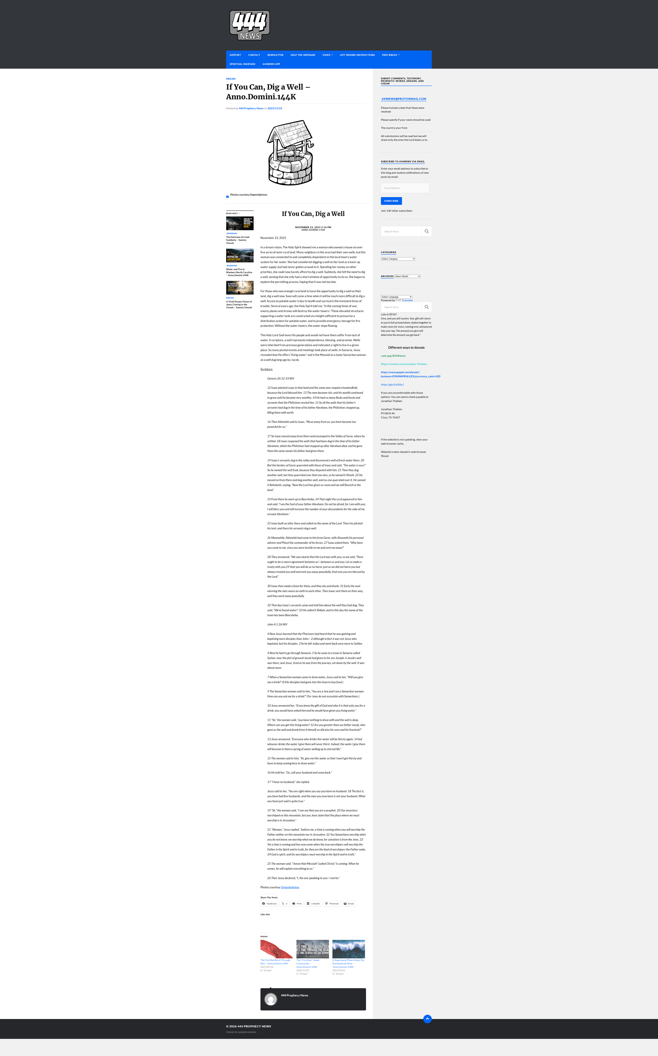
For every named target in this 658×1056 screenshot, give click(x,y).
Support (235, 55)
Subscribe (391, 201)
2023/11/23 (275, 108)
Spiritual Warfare (242, 64)
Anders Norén (247, 1032)
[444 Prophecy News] (329, 25)
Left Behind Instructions (357, 55)
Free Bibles (389, 55)
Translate (407, 300)
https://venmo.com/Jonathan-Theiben (404, 363)
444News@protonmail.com (404, 98)
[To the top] (427, 1019)
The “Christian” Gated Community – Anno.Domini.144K (307, 963)
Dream (231, 78)
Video (326, 55)
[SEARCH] (427, 231)
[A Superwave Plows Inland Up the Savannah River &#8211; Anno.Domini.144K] (348, 949)
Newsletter (275, 55)
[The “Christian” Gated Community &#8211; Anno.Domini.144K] (312, 949)
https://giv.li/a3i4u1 (392, 384)
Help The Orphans (303, 55)
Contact (254, 55)
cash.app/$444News (393, 355)
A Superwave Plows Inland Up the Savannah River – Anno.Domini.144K (348, 963)
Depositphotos (290, 887)
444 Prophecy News (251, 108)
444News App (271, 64)
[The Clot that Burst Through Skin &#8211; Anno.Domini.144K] (276, 949)
